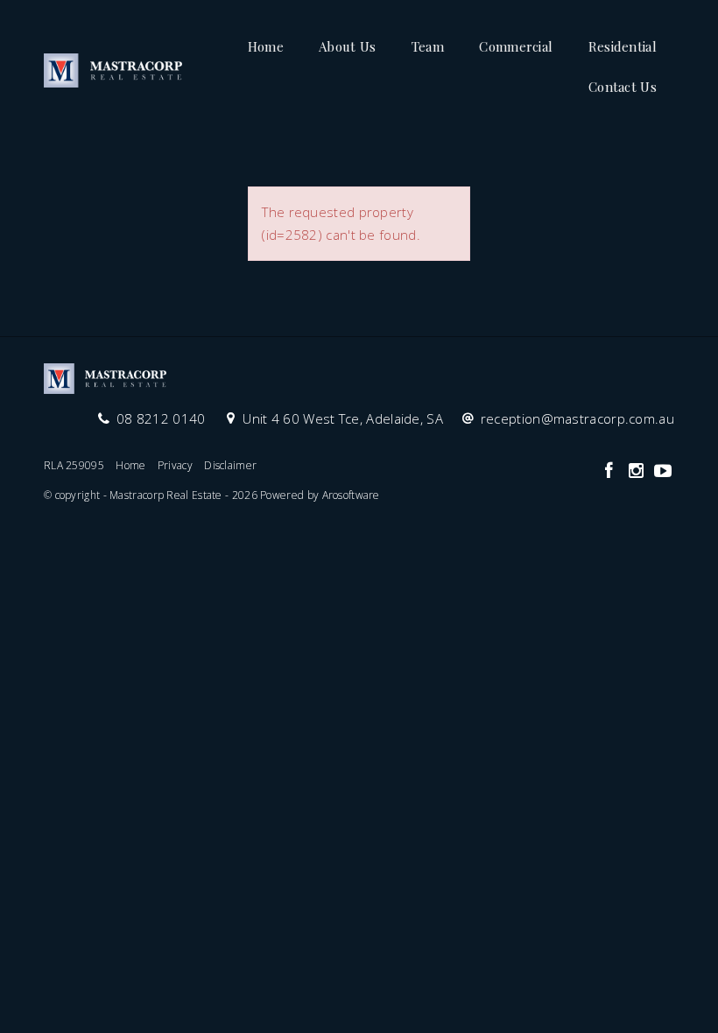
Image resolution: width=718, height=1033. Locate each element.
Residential (622, 46)
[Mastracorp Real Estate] (113, 65)
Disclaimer (230, 465)
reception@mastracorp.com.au (577, 418)
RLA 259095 (74, 465)
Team (428, 46)
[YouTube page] (662, 471)
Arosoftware (351, 495)
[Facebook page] (610, 471)
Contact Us (622, 86)
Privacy (175, 465)
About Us (347, 46)
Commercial (516, 46)
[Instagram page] (637, 471)
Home (266, 46)
